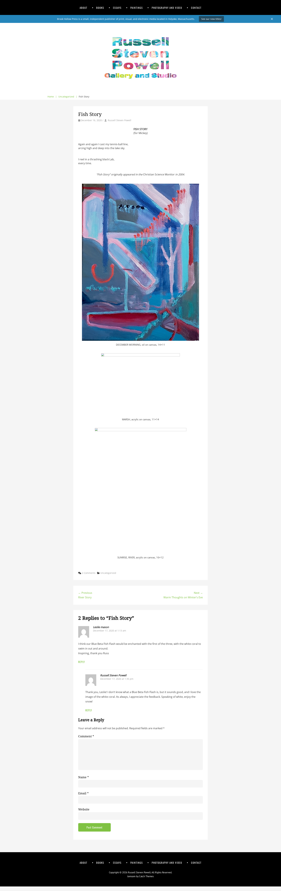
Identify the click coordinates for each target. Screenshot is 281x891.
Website (83, 809)
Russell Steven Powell (119, 120)
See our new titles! (211, 18)
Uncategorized (67, 96)
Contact (196, 7)
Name (83, 777)
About (83, 7)
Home (52, 96)
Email (83, 793)
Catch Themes (146, 876)
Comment (86, 736)
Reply (81, 662)
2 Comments (88, 572)
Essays (117, 7)
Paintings (136, 7)
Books (100, 7)
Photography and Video (167, 7)
